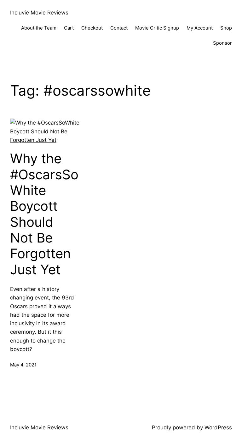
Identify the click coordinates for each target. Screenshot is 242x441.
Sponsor (222, 43)
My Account (200, 28)
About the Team (38, 28)
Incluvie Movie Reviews (39, 12)
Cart (69, 28)
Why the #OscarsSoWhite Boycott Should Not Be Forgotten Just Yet (44, 214)
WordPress (218, 427)
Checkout (92, 28)
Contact (119, 28)
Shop (226, 28)
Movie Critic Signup (157, 28)
